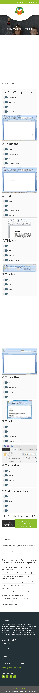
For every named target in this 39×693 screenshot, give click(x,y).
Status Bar (11, 215)
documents (12, 102)
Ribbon (11, 289)
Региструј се (32, 2)
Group (10, 246)
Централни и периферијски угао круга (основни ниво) (16, 568)
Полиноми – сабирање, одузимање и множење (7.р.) (16, 600)
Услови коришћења (19, 688)
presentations (12, 107)
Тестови (7, 644)
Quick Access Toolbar (14, 280)
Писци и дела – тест (9, 604)
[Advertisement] (19, 55)
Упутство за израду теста (13, 652)
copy (10, 496)
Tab (10, 250)
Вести (6, 656)
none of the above (14, 111)
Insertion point (13, 206)
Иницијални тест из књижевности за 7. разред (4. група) (16, 577)
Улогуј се (22, 2)
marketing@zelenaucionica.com (11, 668)
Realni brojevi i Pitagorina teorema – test (16, 592)
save (10, 510)
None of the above (14, 163)
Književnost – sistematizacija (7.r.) (14, 595)
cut (10, 506)
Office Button (12, 436)
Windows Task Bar (13, 154)
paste (10, 501)
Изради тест (8, 648)
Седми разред (12, 26)
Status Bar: (12, 159)
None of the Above (14, 485)
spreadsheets (12, 97)
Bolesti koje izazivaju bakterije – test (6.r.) (17, 573)
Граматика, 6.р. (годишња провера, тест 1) (17, 582)
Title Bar (11, 392)
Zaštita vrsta (6, 588)
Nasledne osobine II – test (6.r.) (13, 585)
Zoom (10, 149)
